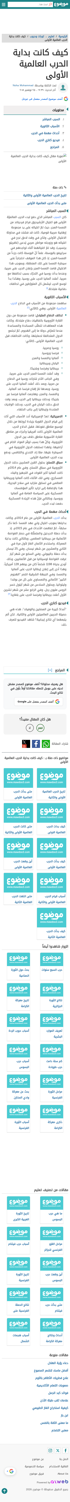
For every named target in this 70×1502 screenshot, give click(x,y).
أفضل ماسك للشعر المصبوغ (51, 1370)
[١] (47, 288)
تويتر (26, 744)
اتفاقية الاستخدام (58, 1466)
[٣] (9, 594)
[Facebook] (65, 1450)
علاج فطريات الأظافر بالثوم (51, 1378)
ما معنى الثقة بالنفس (54, 1423)
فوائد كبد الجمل (58, 1393)
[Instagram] (50, 1450)
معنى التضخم (60, 1430)
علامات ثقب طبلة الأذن (54, 1400)
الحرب (56, 518)
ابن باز (64, 1415)
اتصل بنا (63, 1459)
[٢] (28, 308)
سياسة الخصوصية (34, 1466)
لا (30, 728)
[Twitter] (58, 1450)
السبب (57, 217)
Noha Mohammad (23, 85)
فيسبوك (36, 744)
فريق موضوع (37, 1473)
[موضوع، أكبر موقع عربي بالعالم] (61, 5)
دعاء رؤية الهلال (58, 1363)
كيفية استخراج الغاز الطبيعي (50, 1408)
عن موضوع (38, 1459)
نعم (40, 728)
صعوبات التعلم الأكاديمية (52, 1385)
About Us (63, 1473)
